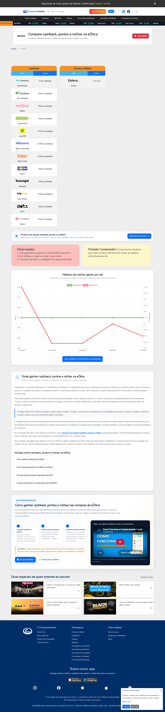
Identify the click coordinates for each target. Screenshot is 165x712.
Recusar (135, 706)
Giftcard (75, 642)
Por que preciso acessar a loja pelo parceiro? (35, 475)
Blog (110, 639)
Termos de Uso (43, 642)
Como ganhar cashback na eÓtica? (30, 459)
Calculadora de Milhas (108, 18)
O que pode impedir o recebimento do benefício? (37, 483)
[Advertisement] (82, 57)
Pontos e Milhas (30, 18)
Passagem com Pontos (130, 18)
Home (13, 48)
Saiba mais (126, 701)
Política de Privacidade (46, 639)
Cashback (45, 18)
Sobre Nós (41, 632)
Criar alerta (142, 36)
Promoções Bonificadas (86, 18)
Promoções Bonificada (80, 659)
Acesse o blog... (147, 577)
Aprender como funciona (138, 236)
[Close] (161, 690)
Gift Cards (57, 18)
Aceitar (126, 706)
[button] (112, 11)
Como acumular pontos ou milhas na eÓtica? (35, 467)
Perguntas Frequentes (117, 635)
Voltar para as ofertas (50, 559)
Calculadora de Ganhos (81, 653)
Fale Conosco (113, 632)
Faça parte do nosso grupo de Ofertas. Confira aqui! (68, 3)
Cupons (69, 18)
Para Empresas (43, 635)
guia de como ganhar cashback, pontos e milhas (81, 433)
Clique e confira (103, 3)
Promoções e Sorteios (80, 656)
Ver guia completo (27, 559)
